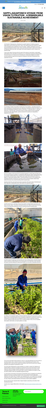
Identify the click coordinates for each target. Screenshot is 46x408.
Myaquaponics (7, 405)
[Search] (3, 8)
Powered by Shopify (13, 405)
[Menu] (1, 8)
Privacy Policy (4, 402)
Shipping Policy (5, 400)
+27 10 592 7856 (40, 4)
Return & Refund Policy (6, 398)
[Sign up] (42, 391)
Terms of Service (5, 396)
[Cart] (44, 8)
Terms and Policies (23, 405)
